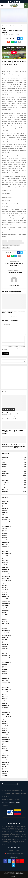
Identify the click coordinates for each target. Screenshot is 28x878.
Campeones (5, 457)
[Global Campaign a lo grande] (14, 403)
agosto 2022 (5, 610)
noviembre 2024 (6, 549)
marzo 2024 (5, 567)
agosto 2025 (5, 528)
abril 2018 (4, 728)
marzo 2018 (5, 730)
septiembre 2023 (6, 580)
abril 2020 (4, 673)
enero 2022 (5, 626)
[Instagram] (13, 861)
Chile (3, 462)
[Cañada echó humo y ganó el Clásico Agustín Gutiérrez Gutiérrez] (8, 425)
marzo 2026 (5, 512)
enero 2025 (5, 544)
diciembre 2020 (6, 655)
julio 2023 (4, 585)
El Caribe (4, 469)
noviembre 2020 (6, 657)
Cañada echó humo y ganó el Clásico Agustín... (7, 432)
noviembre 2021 (6, 630)
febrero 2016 (5, 762)
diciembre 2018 (6, 710)
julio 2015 (4, 766)
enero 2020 (5, 680)
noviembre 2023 (6, 576)
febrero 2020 (5, 678)
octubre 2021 (5, 633)
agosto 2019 (5, 691)
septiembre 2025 (6, 526)
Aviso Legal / (17, 875)
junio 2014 (5, 775)
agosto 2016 (5, 755)
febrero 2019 (5, 705)
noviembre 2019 (6, 685)
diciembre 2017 (6, 737)
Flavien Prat (18, 240)
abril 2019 (4, 701)
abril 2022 (4, 619)
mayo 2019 (5, 698)
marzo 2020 (5, 676)
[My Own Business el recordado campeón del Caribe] (20, 439)
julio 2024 (4, 558)
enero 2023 (5, 598)
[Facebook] (5, 861)
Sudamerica (5, 480)
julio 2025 (4, 530)
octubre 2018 (5, 714)
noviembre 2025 (6, 521)
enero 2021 (5, 653)
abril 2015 (4, 773)
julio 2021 (4, 639)
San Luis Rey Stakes (7, 245)
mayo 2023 (5, 589)
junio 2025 (5, 533)
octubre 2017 (5, 741)
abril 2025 (4, 537)
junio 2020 (5, 669)
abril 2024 (4, 564)
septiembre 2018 (6, 716)
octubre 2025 (5, 524)
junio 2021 (5, 642)
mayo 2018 (5, 726)
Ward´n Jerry (6, 247)
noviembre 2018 (6, 712)
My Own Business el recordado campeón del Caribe (19, 446)
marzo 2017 (5, 748)
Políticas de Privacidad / (9, 875)
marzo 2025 (5, 540)
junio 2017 (5, 746)
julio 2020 (4, 667)
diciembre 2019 (6, 682)
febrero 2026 (5, 515)
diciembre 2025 (6, 519)
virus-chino (16, 245)
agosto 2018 (5, 719)
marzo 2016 (5, 760)
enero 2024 (5, 571)
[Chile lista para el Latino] (20, 425)
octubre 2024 (5, 551)
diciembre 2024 (6, 546)
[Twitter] (9, 861)
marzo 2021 (5, 648)
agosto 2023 (5, 583)
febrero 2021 (5, 651)
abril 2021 (4, 646)
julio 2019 (4, 694)
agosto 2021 (5, 637)
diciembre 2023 (6, 574)
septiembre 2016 (6, 753)
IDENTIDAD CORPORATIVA (14, 847)
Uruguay (4, 487)
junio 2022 (5, 614)
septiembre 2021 (6, 635)
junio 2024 (5, 560)
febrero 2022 (5, 623)
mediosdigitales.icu (20, 873)
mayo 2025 (5, 535)
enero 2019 (5, 707)
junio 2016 (5, 757)
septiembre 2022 (6, 608)
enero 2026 (5, 517)
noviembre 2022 (6, 603)
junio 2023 (5, 587)
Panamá (4, 478)
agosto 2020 (5, 664)
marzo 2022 (5, 621)
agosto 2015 (5, 764)
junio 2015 (5, 769)
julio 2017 (4, 744)
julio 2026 (4, 503)
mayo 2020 (5, 671)
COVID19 (5, 240)
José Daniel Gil (7, 34)
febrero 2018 (5, 732)
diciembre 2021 (6, 628)
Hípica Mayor (5, 473)
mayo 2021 (5, 644)
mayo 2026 (5, 508)
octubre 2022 (5, 605)
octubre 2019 (5, 687)
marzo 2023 (5, 594)
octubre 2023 (5, 578)
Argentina (6, 482)
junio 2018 (5, 723)
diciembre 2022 (6, 601)
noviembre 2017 (6, 739)
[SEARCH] (24, 361)
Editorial (4, 466)
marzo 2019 (5, 703)
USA (3, 28)
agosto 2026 (5, 501)
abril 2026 (4, 510)
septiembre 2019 (6, 689)
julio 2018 (4, 721)
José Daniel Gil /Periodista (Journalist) (11, 802)
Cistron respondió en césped (14, 272)
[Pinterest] (18, 861)
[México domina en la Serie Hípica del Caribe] (8, 439)
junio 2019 (5, 696)
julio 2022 (4, 612)
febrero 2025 (5, 542)
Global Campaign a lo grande (12, 413)
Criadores (4, 464)
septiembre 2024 (6, 553)
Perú (5, 484)
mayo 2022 (5, 617)
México (4, 475)
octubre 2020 (5, 660)
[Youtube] (22, 861)
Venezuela (5, 491)
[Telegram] (13, 865)
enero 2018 (5, 735)
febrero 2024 (5, 569)
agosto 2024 (5, 555)
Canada (4, 459)
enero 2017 (5, 750)
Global (4, 471)
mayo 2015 (5, 771)
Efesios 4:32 (11, 240)
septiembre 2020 (6, 662)
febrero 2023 (5, 596)
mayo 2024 (5, 562)
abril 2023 (4, 592)
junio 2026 (5, 506)
